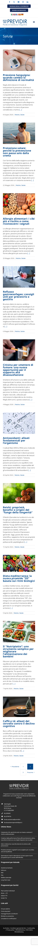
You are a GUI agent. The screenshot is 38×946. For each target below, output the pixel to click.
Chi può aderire (5, 909)
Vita (2, 875)
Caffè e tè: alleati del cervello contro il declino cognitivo (19, 723)
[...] (20, 110)
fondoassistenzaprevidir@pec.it (13, 822)
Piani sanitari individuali (8, 891)
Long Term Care (5, 880)
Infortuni (3, 870)
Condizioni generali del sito (18, 928)
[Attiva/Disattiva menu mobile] (34, 22)
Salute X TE (4, 895)
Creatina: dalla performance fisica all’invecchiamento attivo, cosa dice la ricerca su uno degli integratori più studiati (18, 839)
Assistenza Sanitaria (6, 868)
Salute (22, 115)
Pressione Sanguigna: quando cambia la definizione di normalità (18, 77)
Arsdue (7, 928)
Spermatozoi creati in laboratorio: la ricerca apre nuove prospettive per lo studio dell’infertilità (17, 856)
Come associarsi (5, 911)
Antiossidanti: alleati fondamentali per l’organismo (16, 440)
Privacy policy (10, 930)
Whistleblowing (20, 930)
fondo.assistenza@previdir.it (12, 819)
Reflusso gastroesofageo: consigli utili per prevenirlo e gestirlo (18, 295)
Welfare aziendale (6, 877)
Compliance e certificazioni (8, 918)
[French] (17, 15)
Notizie (17, 115)
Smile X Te (4, 898)
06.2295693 (7, 813)
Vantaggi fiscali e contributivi (9, 914)
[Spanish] (20, 15)
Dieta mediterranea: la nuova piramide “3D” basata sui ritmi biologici (19, 578)
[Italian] (12, 15)
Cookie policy (31, 928)
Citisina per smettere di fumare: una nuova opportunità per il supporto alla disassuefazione (18, 370)
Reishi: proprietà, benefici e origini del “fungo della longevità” (17, 510)
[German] (22, 15)
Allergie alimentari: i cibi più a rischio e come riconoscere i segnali (19, 221)
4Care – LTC (4, 893)
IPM (2, 873)
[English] (15, 15)
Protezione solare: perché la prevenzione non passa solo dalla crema (17, 151)
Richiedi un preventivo (7, 916)
